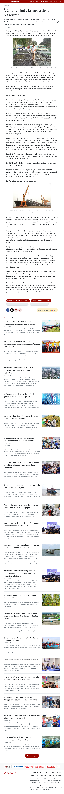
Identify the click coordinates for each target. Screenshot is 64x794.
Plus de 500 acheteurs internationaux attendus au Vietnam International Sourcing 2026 (21, 678)
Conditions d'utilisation (48, 772)
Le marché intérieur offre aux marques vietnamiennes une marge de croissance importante (19, 440)
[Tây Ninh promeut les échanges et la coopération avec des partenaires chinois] (51, 326)
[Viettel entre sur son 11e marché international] (51, 664)
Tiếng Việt (32, 1)
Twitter (12, 310)
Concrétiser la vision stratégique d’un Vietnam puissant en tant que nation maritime (21, 546)
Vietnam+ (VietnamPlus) (16, 1)
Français (42, 1)
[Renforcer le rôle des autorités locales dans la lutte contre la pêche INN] (51, 643)
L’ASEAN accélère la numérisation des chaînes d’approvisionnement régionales (21, 524)
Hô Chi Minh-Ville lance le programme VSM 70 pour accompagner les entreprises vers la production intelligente (21, 573)
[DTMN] (31, 766)
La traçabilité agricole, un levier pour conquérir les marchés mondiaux (18, 738)
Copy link (20, 310)
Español (47, 1)
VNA (38, 775)
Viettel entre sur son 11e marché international (21, 659)
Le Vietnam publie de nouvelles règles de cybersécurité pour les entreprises (19, 395)
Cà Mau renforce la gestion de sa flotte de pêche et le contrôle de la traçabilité (22, 486)
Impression (16, 310)
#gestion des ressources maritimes (39, 304)
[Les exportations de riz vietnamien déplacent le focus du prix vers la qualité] (51, 421)
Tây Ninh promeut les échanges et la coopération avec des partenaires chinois (19, 322)
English (37, 1)
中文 (51, 1)
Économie (7, 6)
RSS (57, 772)
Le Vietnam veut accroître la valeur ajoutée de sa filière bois (21, 596)
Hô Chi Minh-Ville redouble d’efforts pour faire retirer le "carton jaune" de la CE (22, 716)
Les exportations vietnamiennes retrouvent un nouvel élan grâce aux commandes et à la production (21, 465)
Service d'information (46, 775)
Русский (55, 1)
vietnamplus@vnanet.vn (40, 785)
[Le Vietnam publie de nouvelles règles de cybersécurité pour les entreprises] (51, 399)
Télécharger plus (32, 756)
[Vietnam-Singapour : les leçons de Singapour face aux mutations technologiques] (51, 510)
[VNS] (10, 766)
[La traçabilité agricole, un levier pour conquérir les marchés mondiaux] (51, 742)
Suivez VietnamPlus (43, 310)
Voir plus (9, 317)
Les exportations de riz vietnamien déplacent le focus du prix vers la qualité (22, 417)
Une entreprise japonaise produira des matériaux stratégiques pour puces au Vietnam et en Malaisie (22, 344)
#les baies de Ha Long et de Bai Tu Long (17, 304)
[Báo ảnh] (43, 766)
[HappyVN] (54, 766)
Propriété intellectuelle (36, 772)
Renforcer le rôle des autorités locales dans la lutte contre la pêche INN (21, 639)
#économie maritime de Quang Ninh (41, 300)
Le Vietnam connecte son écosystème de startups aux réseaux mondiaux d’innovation (21, 698)
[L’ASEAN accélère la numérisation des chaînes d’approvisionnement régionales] (51, 528)
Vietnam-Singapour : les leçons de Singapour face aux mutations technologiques (21, 506)
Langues (33, 775)
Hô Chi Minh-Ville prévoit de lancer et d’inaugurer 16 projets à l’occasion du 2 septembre (18, 370)
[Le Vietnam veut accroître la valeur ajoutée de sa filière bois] (51, 600)
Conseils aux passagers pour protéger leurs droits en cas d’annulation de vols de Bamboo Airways (21, 616)
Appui (60, 772)
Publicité (55, 775)
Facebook (8, 310)
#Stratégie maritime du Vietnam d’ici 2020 (18, 300)
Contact (60, 775)
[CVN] (21, 766)
